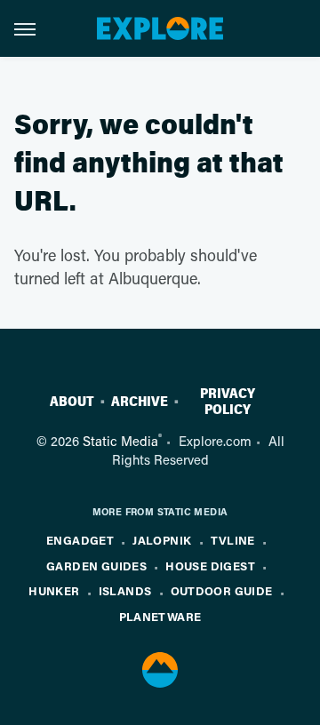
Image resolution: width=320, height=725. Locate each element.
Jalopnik (161, 539)
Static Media (120, 441)
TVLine (233, 539)
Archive (139, 402)
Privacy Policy (227, 402)
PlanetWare (160, 616)
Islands (125, 590)
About (72, 402)
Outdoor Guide (222, 590)
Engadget (80, 539)
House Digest (210, 565)
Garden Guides (96, 565)
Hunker (53, 590)
